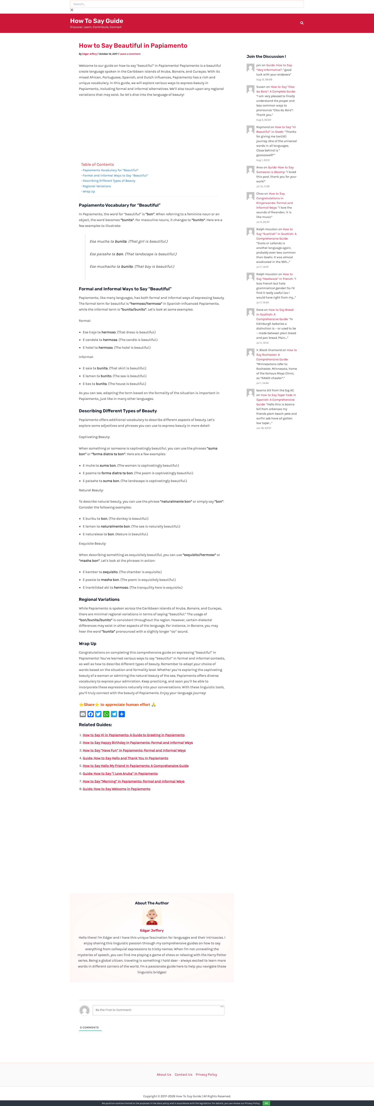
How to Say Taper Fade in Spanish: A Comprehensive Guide (276, 399)
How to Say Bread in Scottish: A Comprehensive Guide (274, 314)
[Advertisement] (152, 130)
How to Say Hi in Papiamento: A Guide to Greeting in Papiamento (134, 735)
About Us (164, 1074)
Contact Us (183, 1074)
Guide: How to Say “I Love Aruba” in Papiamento (120, 773)
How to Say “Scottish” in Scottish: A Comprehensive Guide (276, 233)
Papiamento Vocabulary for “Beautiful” (110, 170)
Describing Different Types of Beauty (109, 181)
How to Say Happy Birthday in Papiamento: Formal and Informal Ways (138, 742)
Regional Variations (97, 186)
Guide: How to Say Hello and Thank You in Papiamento (125, 758)
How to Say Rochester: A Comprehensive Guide (276, 354)
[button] (302, 23)
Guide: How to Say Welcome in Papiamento (116, 789)
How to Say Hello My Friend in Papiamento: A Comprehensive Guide (136, 766)
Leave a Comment (130, 53)
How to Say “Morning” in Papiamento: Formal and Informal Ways (133, 781)
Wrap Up (89, 191)
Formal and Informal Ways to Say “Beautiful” (115, 175)
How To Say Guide (96, 21)
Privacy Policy (206, 1074)
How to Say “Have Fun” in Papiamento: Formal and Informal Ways (134, 750)
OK (266, 1103)
